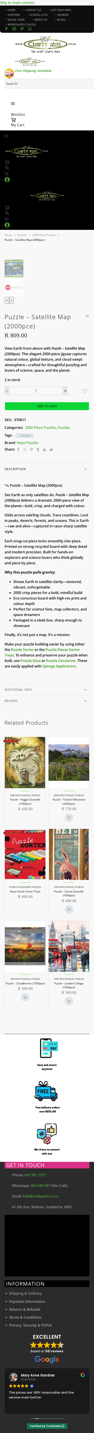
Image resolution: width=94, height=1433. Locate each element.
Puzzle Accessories (20, 887)
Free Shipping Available (33, 71)
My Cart (18, 124)
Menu (13, 103)
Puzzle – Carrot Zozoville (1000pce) (69, 893)
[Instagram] (14, 29)
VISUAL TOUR (16, 20)
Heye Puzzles (27, 442)
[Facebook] (6, 29)
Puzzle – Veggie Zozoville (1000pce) (25, 801)
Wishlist (18, 114)
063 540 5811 (41, 1185)
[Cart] (13, 119)
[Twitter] (25, 449)
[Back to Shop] (87, 316)
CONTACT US (33, 10)
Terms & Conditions (25, 1317)
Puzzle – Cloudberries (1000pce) (25, 983)
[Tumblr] (38, 449)
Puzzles (22, 235)
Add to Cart (47, 406)
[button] (7, 167)
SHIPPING (14, 15)
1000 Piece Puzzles (20, 795)
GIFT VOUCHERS (61, 10)
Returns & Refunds (24, 1309)
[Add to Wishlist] (85, 390)
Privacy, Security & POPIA (30, 1325)
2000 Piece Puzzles (44, 235)
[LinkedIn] (44, 449)
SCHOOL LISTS (39, 15)
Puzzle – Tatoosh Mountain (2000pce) (69, 801)
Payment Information (27, 1301)
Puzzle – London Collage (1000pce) (69, 985)
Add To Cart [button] (69, 817)
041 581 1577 (35, 1175)
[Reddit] (51, 449)
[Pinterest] (31, 449)
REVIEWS (63, 15)
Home (8, 235)
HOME (12, 10)
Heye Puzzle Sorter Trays (25, 891)
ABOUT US (40, 20)
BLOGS (61, 20)
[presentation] (7, 300)
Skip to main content (17, 2)
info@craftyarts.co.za (40, 1196)
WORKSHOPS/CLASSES (22, 24)
